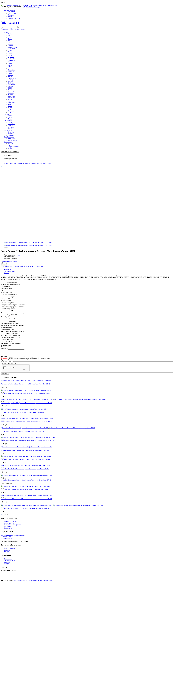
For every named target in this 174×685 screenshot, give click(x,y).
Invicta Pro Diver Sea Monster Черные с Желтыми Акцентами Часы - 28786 (23, 431)
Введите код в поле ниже (10, 363)
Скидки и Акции (19, 29)
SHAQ (10, 88)
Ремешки (11, 135)
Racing (10, 73)
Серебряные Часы (19, 580)
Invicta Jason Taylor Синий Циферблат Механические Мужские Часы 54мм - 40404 (26, 403)
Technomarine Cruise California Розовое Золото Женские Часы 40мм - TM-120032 (25, 384)
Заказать (3, 264)
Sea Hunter (11, 83)
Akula (10, 34)
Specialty (10, 89)
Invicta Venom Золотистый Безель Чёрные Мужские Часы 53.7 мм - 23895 (23, 412)
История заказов (9, 523)
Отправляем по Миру (7, 29)
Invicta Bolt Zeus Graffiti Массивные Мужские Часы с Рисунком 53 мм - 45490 (25, 469)
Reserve (10, 75)
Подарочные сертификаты (12, 525)
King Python (11, 60)
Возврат (6, 563)
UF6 (9, 112)
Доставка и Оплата (10, 560)
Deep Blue (11, 125)
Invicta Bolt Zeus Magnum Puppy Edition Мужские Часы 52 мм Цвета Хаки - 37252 (26, 480)
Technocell (11, 111)
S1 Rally (10, 80)
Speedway (11, 91)
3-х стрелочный (38, 266)
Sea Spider (11, 86)
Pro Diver (11, 71)
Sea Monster (11, 84)
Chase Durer (11, 124)
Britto (9, 42)
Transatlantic (11, 97)
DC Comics (11, 48)
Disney (10, 50)
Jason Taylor (11, 58)
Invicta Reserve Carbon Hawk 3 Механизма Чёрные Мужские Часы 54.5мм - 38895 (26, 508)
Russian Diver (12, 78)
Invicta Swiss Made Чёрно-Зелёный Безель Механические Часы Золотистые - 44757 (26, 499)
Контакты (7, 562)
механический (28, 266)
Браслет (10, 143)
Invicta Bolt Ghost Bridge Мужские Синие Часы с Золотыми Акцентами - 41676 (25, 393)
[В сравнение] (3, 392)
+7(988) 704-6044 (6, 537)
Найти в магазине (9, 548)
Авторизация (12, 11)
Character (11, 45)
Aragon (10, 122)
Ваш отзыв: (4, 356)
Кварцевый (11, 138)
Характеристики (9, 271)
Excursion (11, 52)
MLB (9, 66)
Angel (10, 35)
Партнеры (7, 526)
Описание (7, 269)
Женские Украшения (46, 580)
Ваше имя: (4, 348)
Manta (10, 107)
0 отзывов (4, 261)
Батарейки (11, 132)
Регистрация (12, 13)
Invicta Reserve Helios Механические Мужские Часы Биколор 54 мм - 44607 (27, 163)
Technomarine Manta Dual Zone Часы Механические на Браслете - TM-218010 (24, 489)
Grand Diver (11, 55)
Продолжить (4, 373)
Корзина (10, 16)
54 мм (21, 266)
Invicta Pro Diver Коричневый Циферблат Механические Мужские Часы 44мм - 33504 (27, 440)
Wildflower (11, 102)
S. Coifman (11, 127)
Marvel (10, 65)
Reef (9, 109)
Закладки (11, 15)
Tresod (10, 129)
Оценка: (3, 360)
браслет (16, 266)
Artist (9, 37)
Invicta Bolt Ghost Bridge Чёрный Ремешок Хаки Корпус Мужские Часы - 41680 (25, 459)
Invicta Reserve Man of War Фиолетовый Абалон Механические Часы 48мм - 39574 (26, 422)
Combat (10, 117)
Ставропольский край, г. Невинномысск (13, 535)
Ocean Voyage (12, 70)
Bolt (9, 40)
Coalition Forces (12, 47)
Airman (10, 115)
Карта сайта (8, 528)
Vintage (10, 101)
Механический (12, 140)
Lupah (10, 63)
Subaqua (10, 94)
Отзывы (6, 273)
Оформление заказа (14, 18)
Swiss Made (11, 96)
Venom (10, 99)
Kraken (10, 62)
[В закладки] (1, 392)
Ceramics (10, 44)
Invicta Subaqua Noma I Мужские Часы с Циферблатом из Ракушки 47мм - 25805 (25, 450)
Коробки (10, 133)
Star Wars (11, 93)
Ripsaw (10, 76)
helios (11, 266)
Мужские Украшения (32, 580)
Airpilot (10, 119)
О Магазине (8, 559)
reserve (7, 266)
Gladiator (10, 53)
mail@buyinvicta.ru (6, 538)
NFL (9, 68)
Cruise (10, 106)
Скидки (6, 551)
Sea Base (10, 81)
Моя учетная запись (10, 521)
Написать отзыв (12, 261)
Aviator (10, 39)
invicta (3, 266)
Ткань (10, 148)
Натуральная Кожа (13, 146)
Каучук (10, 145)
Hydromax (11, 57)
